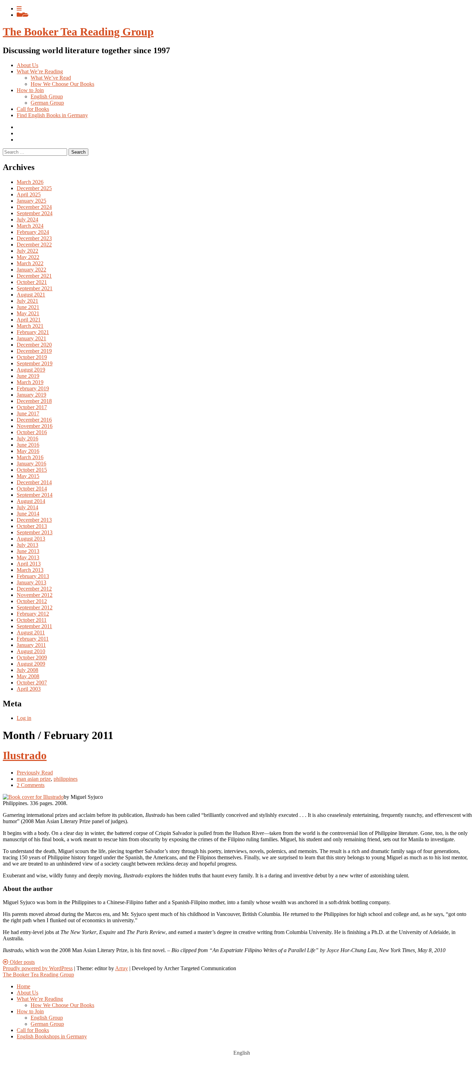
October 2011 (32, 620)
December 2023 (34, 238)
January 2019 (31, 395)
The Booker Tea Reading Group (78, 31)
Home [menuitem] (23, 986)
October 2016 (32, 432)
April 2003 (29, 689)
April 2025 (29, 194)
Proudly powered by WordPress (38, 968)
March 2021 (30, 326)
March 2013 (30, 570)
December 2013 (34, 520)
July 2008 (27, 670)
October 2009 (32, 657)
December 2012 (34, 589)
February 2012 (33, 614)
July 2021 (27, 301)
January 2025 (31, 201)
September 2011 (34, 626)
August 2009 (31, 664)
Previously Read (35, 773)
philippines (66, 779)
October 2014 (32, 489)
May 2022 (28, 257)
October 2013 (32, 526)
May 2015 (28, 476)
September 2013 (35, 532)
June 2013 (28, 551)
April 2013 (29, 564)
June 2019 (28, 376)
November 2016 (35, 426)
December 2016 (34, 420)
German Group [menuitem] (47, 1024)
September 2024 (35, 213)
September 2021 (35, 288)
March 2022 (30, 263)
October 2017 (32, 407)
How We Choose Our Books (62, 84)
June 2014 (28, 514)
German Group (47, 103)
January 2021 (31, 338)
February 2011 (33, 639)
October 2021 (32, 282)
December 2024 (34, 207)
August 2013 (31, 539)
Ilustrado (25, 755)
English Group (47, 96)
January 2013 (31, 582)
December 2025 (34, 188)
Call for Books (33, 109)
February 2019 (33, 388)
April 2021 (29, 320)
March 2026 (30, 182)
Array (121, 968)
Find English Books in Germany (52, 115)
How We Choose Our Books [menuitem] (62, 1005)
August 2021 (31, 295)
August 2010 (31, 651)
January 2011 (31, 645)
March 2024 (30, 226)
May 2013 (28, 557)
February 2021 (33, 332)
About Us (27, 65)
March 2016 (30, 457)
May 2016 (28, 451)
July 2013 (27, 545)
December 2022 (34, 245)
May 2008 (28, 676)
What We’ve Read (51, 78)
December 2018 (34, 401)
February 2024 (33, 232)
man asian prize (34, 779)
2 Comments (31, 785)
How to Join (30, 90)
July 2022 (27, 251)
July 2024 (27, 219)
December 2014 (34, 482)
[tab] (19, 8)
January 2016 (31, 463)
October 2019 (32, 357)
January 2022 (31, 270)
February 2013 (33, 576)
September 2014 (35, 495)
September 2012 (35, 607)
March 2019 (30, 382)
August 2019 (31, 370)
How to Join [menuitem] (30, 1011)
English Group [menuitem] (47, 1018)
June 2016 (28, 445)
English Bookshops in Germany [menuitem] (52, 1036)
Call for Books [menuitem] (33, 1030)
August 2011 (31, 632)
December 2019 (34, 351)
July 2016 (27, 438)
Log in (24, 718)
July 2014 (27, 507)
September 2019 (35, 363)
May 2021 (28, 313)
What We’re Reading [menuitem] (40, 999)
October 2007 (32, 682)
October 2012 (32, 601)
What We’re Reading (40, 71)
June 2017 (28, 413)
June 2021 (28, 307)
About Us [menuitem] (27, 993)
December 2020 (34, 345)
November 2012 (35, 595)
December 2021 (34, 276)
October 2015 (32, 470)
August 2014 (31, 501)
